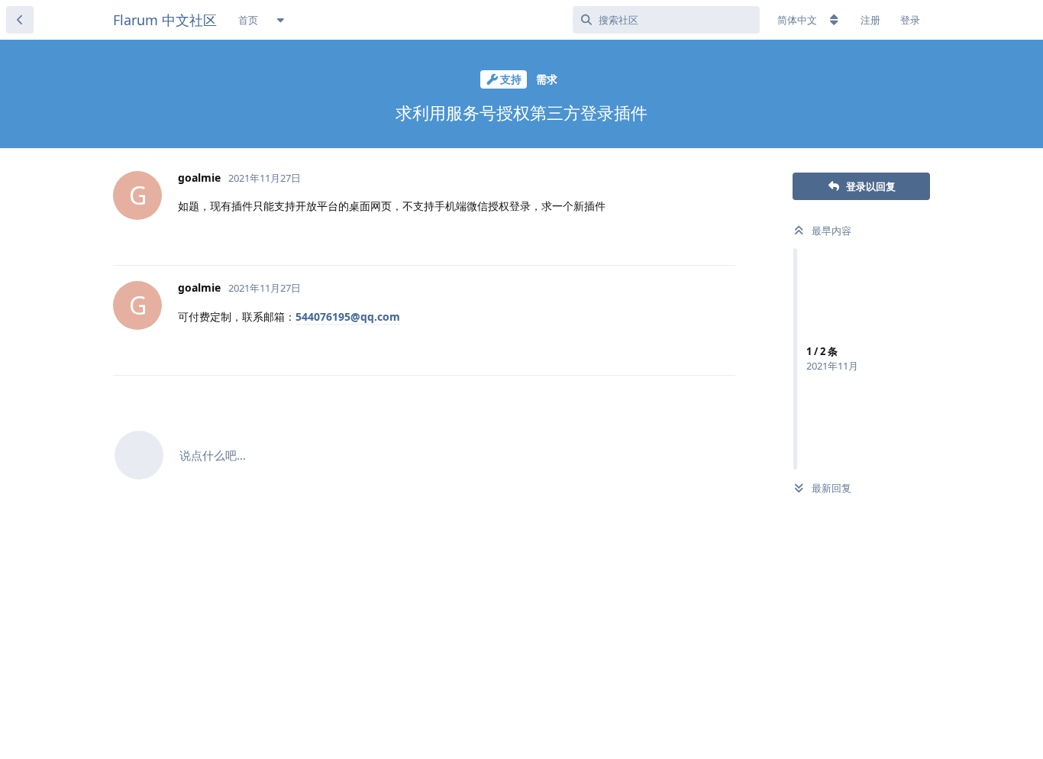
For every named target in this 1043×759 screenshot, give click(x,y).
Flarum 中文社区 (165, 20)
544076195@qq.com (347, 316)
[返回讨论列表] (20, 20)
